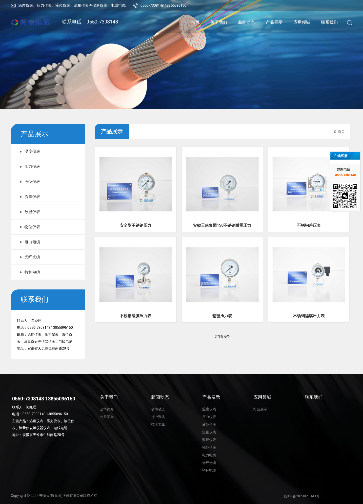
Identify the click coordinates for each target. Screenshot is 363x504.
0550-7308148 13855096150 (163, 5)
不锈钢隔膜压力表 (135, 315)
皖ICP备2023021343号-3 (303, 496)
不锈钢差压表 (309, 225)
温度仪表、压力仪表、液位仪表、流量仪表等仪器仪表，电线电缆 (72, 5)
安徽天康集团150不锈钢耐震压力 (222, 225)
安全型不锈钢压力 (135, 225)
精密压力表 (222, 315)
